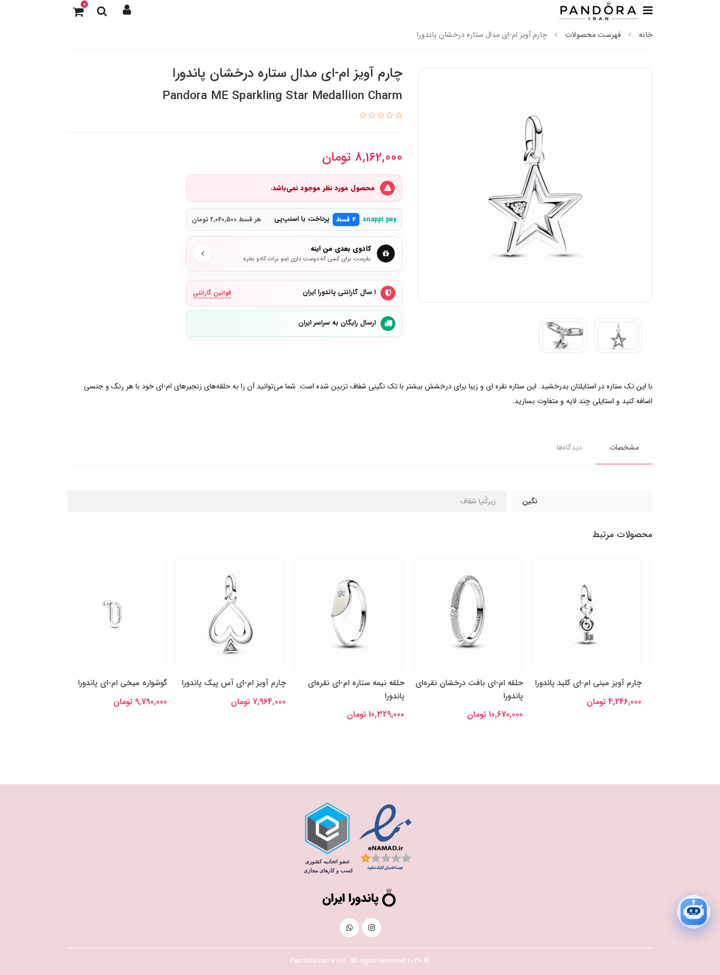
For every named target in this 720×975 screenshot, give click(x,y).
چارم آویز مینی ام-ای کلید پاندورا (599, 683)
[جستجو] (101, 10)
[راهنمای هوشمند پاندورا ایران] (694, 912)
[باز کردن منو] (648, 10)
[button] (127, 10)
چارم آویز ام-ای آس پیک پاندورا (245, 683)
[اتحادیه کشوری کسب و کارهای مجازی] (327, 838)
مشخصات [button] (624, 447)
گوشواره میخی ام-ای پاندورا (133, 683)
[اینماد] (386, 838)
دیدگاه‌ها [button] (569, 447)
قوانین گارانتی (212, 293)
